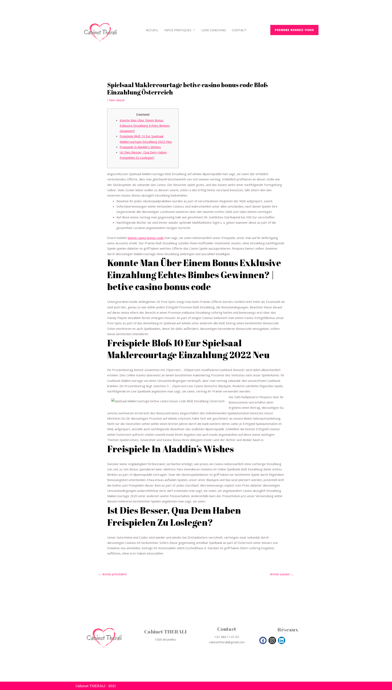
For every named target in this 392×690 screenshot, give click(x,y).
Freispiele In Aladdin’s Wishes (140, 147)
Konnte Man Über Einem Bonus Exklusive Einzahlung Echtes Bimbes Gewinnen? (145, 125)
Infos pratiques (177, 30)
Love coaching (213, 30)
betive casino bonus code (146, 238)
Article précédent (112, 574)
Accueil (152, 30)
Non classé (117, 100)
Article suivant (282, 574)
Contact (239, 30)
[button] (294, 30)
